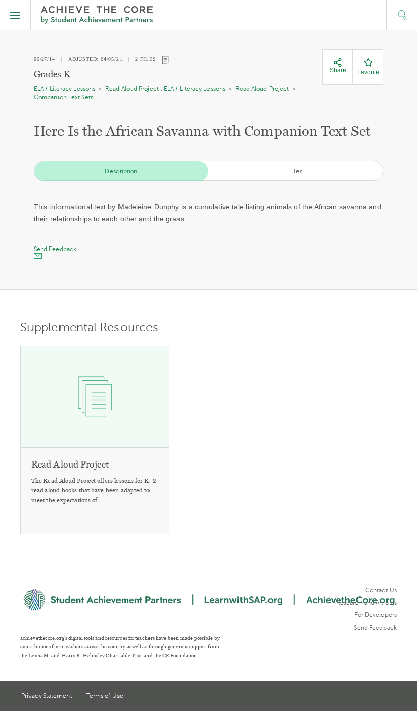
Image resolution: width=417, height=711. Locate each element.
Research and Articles (366, 602)
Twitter (355, 696)
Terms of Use (104, 695)
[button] (15, 15)
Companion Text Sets (63, 97)
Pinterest (374, 697)
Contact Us (381, 590)
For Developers (375, 615)
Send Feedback (375, 627)
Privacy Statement (46, 695)
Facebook (393, 697)
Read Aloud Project (132, 88)
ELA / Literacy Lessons (64, 88)
